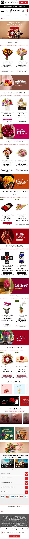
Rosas (1, 144)
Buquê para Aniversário (15, 95)
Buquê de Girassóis (21, 144)
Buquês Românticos (8, 377)
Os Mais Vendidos (14, 42)
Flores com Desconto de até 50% (14, 193)
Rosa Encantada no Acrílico (8, 275)
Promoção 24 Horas (4, 197)
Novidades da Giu (14, 347)
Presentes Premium (22, 377)
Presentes (19, 197)
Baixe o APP (23, 2)
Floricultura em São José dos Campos (21, 464)
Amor (8, 224)
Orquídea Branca (4, 298)
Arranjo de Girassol (8, 71)
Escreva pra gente (16, 525)
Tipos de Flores (13, 197)
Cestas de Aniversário (5, 95)
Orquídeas (14, 296)
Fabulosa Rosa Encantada (22, 275)
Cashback (23, 10)
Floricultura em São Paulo (7, 465)
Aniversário (8, 121)
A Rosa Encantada (4, 248)
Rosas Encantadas (14, 246)
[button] (11, 37)
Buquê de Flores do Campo (10, 144)
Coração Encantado (13, 248)
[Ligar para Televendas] (7, 10)
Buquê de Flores (21, 45)
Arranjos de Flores (13, 45)
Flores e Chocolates (4, 45)
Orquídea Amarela (13, 298)
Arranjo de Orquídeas (8, 325)
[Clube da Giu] (14, 452)
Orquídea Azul (21, 298)
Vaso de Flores (22, 71)
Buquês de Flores (14, 141)
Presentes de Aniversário (14, 93)
